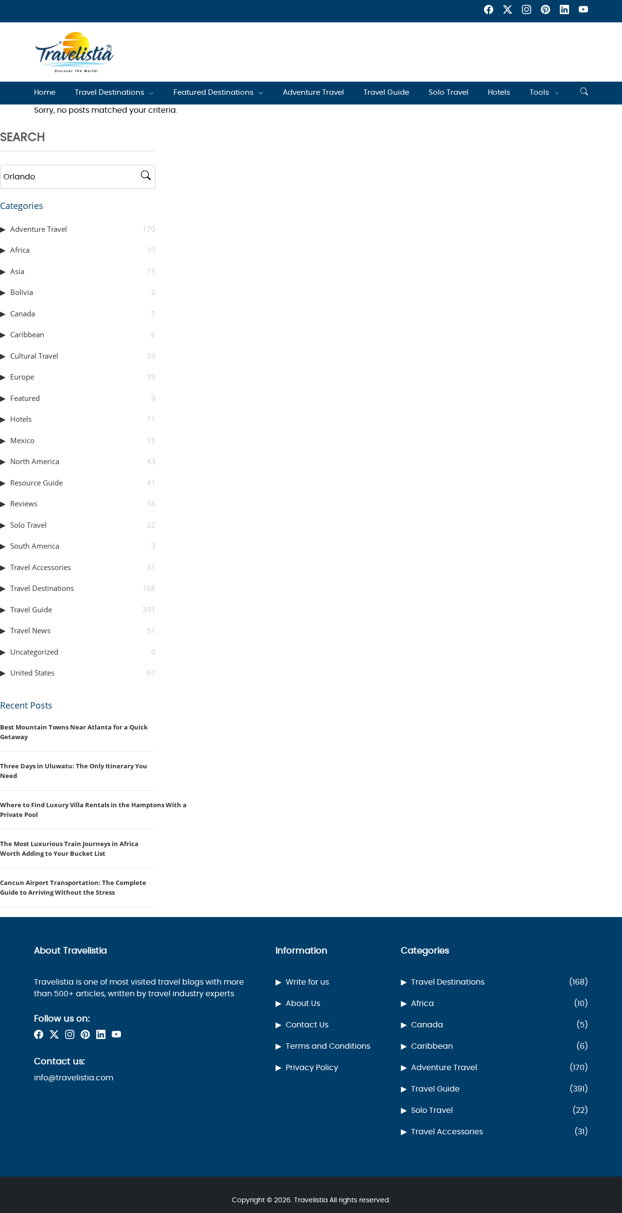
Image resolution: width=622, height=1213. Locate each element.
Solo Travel (448, 92)
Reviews (83, 503)
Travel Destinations (109, 92)
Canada (83, 313)
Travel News (83, 630)
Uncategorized (83, 652)
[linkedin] (564, 11)
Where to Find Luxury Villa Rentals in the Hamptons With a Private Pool (93, 809)
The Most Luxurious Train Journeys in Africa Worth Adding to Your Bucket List (69, 848)
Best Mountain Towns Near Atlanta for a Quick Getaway (74, 732)
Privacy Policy (312, 1068)
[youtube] (583, 11)
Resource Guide (83, 482)
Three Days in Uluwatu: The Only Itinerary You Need (73, 771)
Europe (83, 376)
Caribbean (83, 334)
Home (44, 92)
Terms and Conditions (328, 1046)
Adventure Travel (313, 92)
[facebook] (488, 11)
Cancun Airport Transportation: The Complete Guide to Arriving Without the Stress (73, 887)
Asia (83, 271)
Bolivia (83, 292)
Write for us (307, 982)
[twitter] (507, 11)
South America (83, 546)
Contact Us (307, 1025)
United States (83, 672)
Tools (539, 92)
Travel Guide (386, 92)
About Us (303, 1003)
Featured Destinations (213, 92)
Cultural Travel (83, 356)
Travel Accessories (83, 567)
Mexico (83, 440)
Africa (83, 250)
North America (83, 461)
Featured (83, 398)
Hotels (499, 92)
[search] (584, 93)
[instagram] (526, 11)
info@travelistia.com (73, 1078)
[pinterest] (545, 11)
